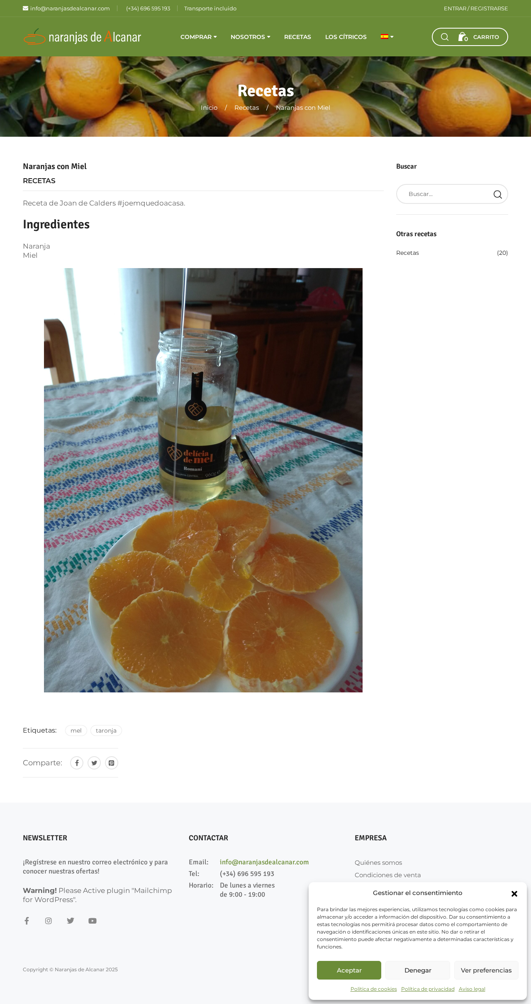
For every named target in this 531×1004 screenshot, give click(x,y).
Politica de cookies (374, 989)
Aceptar (349, 970)
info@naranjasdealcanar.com (264, 862)
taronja (106, 730)
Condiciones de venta (388, 875)
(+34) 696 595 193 (247, 873)
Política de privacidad (428, 989)
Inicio (209, 107)
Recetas (297, 37)
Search (497, 194)
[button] (514, 893)
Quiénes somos (378, 862)
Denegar (417, 970)
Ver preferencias (486, 970)
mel (76, 730)
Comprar (196, 37)
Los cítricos (346, 37)
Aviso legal (472, 989)
